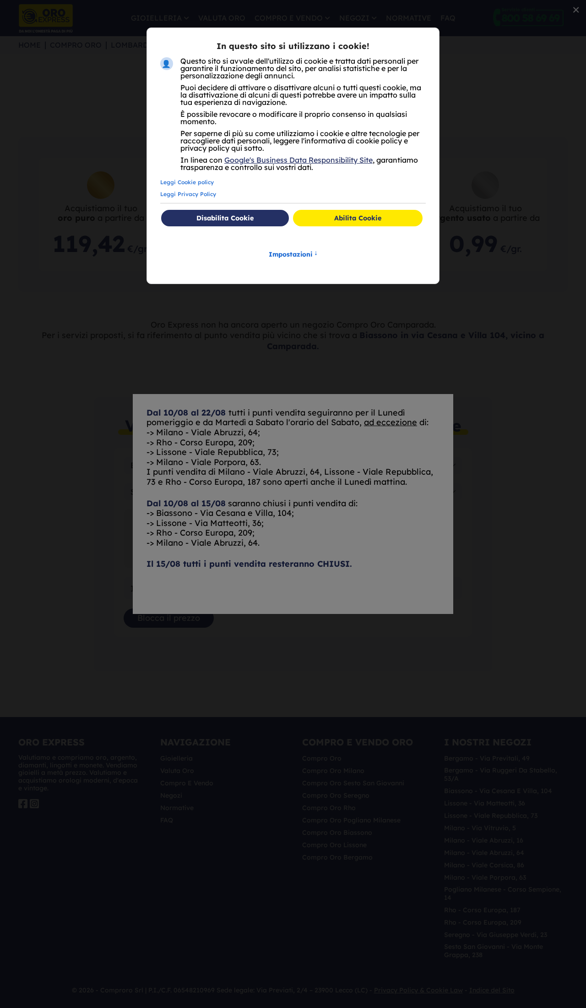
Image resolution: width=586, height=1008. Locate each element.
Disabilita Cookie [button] (225, 218)
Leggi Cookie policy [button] (187, 182)
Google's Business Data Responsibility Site (298, 159)
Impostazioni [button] (293, 253)
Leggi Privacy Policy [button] (188, 194)
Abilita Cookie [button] (357, 218)
